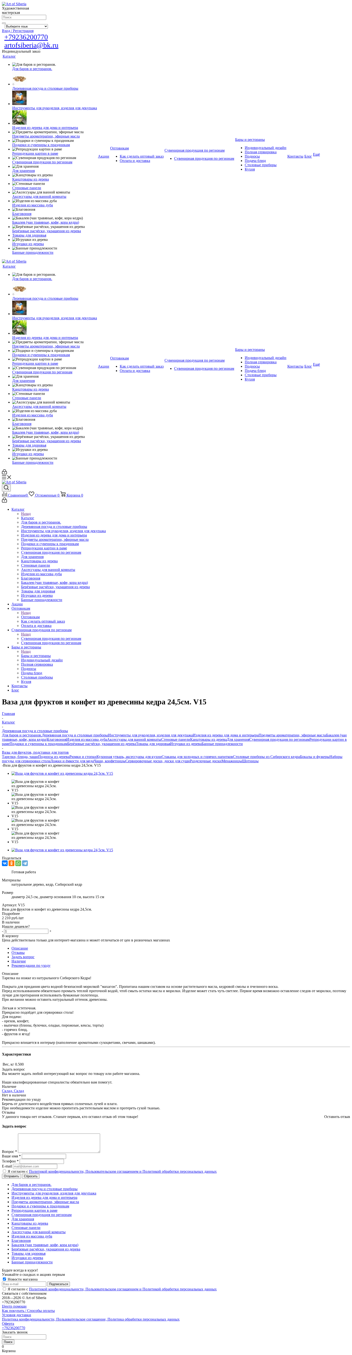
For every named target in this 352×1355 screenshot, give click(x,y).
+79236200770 (26, 37)
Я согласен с (112, 1171)
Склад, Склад (13, 1091)
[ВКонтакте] (5, 863)
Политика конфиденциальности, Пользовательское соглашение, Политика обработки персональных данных (91, 1319)
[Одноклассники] (11, 863)
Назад (26, 514)
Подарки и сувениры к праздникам (38, 744)
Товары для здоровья (153, 744)
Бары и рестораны (36, 656)
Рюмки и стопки (83, 757)
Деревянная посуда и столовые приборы (75, 735)
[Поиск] (4, 23)
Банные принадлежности (222, 744)
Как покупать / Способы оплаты (28, 1311)
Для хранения (238, 739)
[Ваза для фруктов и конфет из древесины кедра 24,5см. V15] (62, 773)
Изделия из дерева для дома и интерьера (226, 735)
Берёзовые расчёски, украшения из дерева (101, 744)
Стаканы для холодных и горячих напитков (197, 757)
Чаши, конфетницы (109, 761)
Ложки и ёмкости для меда (72, 761)
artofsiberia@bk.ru (31, 45)
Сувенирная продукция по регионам (51, 638)
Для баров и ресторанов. (22, 735)
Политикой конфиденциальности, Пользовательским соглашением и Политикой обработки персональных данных (123, 1171)
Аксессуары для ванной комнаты (134, 739)
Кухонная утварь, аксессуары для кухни (129, 757)
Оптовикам (30, 617)
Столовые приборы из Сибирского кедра (266, 757)
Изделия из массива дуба (86, 739)
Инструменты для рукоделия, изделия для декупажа (150, 735)
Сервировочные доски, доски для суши (157, 761)
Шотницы (250, 761)
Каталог (27, 518)
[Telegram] (25, 863)
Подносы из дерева (53, 757)
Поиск (8, 1342)
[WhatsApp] (18, 863)
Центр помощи (14, 1306)
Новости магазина (22, 1279)
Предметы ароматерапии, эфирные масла (292, 735)
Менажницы (231, 761)
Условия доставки (16, 1315)
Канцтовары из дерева (208, 739)
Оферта (8, 1324)
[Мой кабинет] (4, 473)
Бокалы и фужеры (314, 757)
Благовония (56, 739)
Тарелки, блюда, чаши (20, 757)
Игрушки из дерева (186, 744)
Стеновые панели (175, 739)
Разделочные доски (205, 761)
